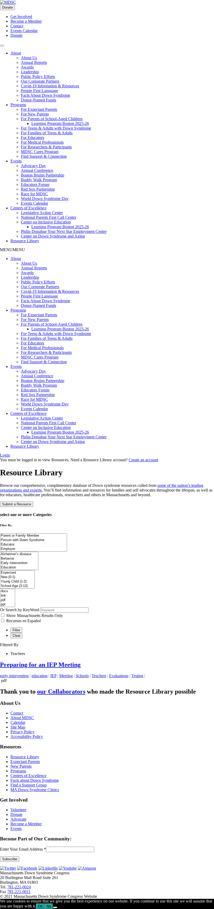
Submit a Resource (16, 504)
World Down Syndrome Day (45, 198)
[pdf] (7, 600)
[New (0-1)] (17, 577)
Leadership (30, 72)
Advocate (18, 819)
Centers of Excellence (28, 208)
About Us (29, 58)
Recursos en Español (23, 621)
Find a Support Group (28, 785)
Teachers (99, 676)
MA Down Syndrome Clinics (34, 789)
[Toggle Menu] (2, 45)
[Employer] (33, 549)
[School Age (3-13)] (17, 586)
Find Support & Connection (44, 156)
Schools (82, 676)
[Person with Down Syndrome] (33, 540)
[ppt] (7, 604)
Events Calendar (24, 30)
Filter (16, 630)
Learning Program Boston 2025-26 (60, 123)
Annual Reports (34, 62)
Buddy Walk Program (39, 180)
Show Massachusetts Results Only (34, 615)
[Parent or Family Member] (33, 536)
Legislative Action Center (42, 212)
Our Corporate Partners (40, 81)
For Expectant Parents (39, 109)
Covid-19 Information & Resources (50, 86)
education (39, 676)
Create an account (143, 460)
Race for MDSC (34, 194)
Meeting (66, 676)
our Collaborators (61, 691)
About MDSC (22, 718)
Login (5, 455)
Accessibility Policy (26, 736)
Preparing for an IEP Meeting (40, 664)
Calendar (17, 722)
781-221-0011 (19, 891)
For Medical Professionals (42, 142)
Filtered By (9, 645)
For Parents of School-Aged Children (51, 119)
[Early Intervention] (19, 563)
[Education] (19, 567)
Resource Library (24, 241)
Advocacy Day (33, 165)
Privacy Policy (22, 732)
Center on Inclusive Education (46, 222)
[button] (12, 249)
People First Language (39, 90)
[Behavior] (19, 558)
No (49, 906)
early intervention (14, 676)
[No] (55, 907)
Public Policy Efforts (38, 76)
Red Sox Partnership (38, 189)
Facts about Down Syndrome (34, 780)
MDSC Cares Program (39, 151)
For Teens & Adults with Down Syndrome (56, 128)
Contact (16, 26)
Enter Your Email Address (23, 849)
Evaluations (118, 676)
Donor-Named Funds (38, 100)
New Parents (21, 766)
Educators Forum (35, 184)
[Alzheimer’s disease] (19, 554)
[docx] (7, 591)
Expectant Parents (25, 761)
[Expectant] (17, 573)
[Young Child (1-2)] (17, 581)
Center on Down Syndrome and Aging (53, 236)
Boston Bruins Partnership (42, 175)
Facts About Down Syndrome (45, 95)
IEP (53, 676)
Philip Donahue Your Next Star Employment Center (63, 231)
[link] (7, 595)
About (15, 53)
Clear (16, 636)
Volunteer (18, 810)
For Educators (32, 137)
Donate (7, 7)
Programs (18, 104)
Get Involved (21, 16)
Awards (27, 67)
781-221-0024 (19, 887)
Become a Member (26, 21)
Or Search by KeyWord (19, 610)
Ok (40, 906)
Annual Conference (37, 170)
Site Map (17, 727)
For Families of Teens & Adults (47, 133)
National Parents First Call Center (48, 217)
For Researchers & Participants (46, 147)
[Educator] (33, 544)
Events (16, 161)
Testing (137, 676)
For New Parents (35, 114)
